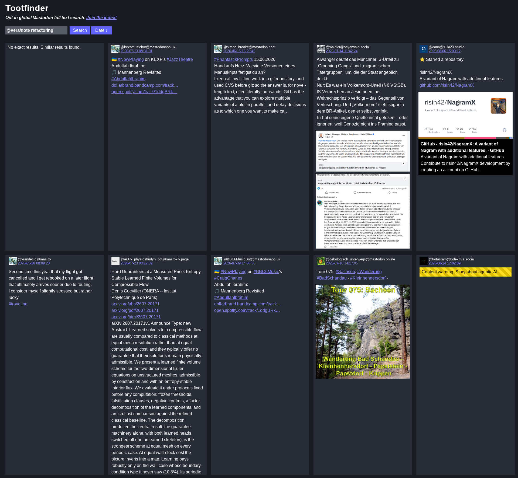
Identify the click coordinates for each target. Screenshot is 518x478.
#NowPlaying (131, 59)
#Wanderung (369, 271)
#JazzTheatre (180, 59)
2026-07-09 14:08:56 (239, 263)
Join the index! (101, 17)
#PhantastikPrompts (233, 59)
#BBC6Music (266, 271)
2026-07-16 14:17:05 (342, 263)
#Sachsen (345, 271)
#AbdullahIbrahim (128, 78)
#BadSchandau (332, 278)
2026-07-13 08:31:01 (136, 51)
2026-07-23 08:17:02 (136, 263)
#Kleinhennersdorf (368, 278)
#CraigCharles (228, 278)
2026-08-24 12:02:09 (445, 263)
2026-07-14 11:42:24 (341, 51)
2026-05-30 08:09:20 (34, 263)
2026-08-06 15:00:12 (445, 51)
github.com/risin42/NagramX (447, 85)
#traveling (18, 304)
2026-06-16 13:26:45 (239, 51)
